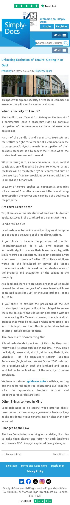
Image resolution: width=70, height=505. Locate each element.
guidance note (36, 381)
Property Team (43, 70)
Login (47, 26)
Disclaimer (57, 466)
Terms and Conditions (34, 466)
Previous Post (11, 454)
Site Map (11, 466)
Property (6, 70)
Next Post (61, 454)
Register (61, 26)
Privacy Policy (35, 471)
